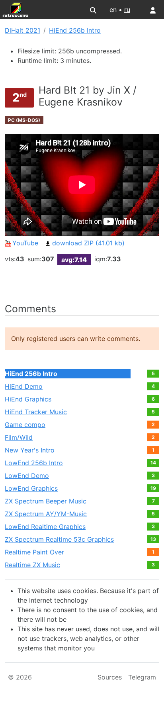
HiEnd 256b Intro (75, 30)
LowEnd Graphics (31, 488)
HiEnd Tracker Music (36, 412)
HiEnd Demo (24, 386)
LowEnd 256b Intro (34, 463)
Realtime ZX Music (32, 565)
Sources (110, 677)
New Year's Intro (30, 450)
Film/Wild (19, 437)
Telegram (142, 677)
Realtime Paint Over (34, 552)
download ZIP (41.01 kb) (88, 243)
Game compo (25, 425)
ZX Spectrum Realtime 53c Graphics (59, 539)
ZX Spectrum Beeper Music (45, 501)
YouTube (25, 243)
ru (127, 10)
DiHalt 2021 (22, 30)
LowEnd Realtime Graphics (45, 527)
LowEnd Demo (27, 476)
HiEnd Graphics (28, 399)
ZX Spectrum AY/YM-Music (46, 514)
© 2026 (20, 677)
